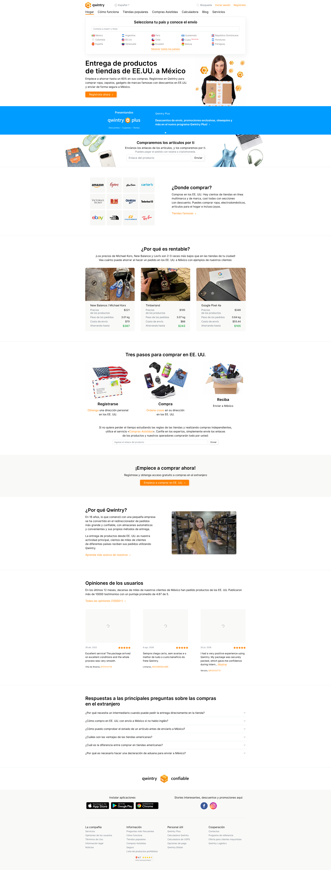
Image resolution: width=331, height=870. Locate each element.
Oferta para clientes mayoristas (225, 839)
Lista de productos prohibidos (142, 851)
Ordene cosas (155, 410)
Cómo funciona (108, 12)
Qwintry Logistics (218, 843)
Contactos (214, 831)
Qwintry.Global (175, 847)
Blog (205, 12)
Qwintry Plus (174, 831)
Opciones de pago (176, 843)
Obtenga (93, 410)
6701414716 (106, 667)
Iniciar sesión (222, 5)
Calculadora (190, 12)
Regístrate (240, 5)
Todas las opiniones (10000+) (104, 600)
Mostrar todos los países (165, 49)
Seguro (130, 847)
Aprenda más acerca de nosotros (106, 554)
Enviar (198, 157)
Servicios (218, 12)
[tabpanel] (165, 120)
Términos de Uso (94, 839)
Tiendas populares (135, 12)
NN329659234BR (160, 667)
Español (122, 5)
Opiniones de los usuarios (98, 835)
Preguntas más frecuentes (140, 831)
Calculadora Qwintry (178, 835)
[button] (165, 713)
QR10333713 (214, 670)
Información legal (94, 843)
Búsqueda (206, 5)
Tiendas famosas (182, 213)
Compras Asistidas (165, 12)
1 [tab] (165, 132)
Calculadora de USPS (178, 839)
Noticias (89, 847)
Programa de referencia (221, 835)
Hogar (89, 12)
